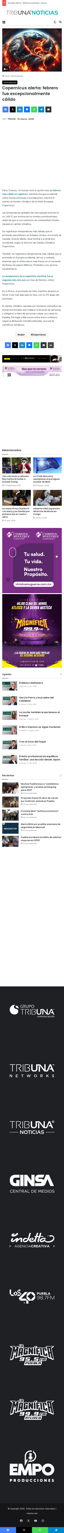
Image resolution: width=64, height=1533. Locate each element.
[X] (13, 109)
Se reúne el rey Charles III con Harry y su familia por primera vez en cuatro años (16, 512)
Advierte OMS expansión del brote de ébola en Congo (46, 511)
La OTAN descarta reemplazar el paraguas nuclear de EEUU (46, 479)
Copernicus (39, 334)
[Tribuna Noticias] (32, 12)
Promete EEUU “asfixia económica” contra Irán (29, 3)
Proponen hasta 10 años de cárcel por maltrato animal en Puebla (39, 800)
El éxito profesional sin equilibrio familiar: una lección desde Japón (39, 758)
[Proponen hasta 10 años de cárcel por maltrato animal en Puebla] (10, 802)
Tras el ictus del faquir (32, 741)
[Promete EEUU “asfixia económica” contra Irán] (10, 815)
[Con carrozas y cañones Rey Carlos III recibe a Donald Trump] (16, 465)
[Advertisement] (32, 152)
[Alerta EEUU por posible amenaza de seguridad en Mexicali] (10, 828)
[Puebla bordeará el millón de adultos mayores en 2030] (10, 841)
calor (22, 334)
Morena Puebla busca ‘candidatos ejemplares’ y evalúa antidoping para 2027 (40, 787)
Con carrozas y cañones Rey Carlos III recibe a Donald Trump (15, 479)
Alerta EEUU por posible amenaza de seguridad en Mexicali (40, 826)
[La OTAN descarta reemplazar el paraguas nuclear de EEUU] (47, 465)
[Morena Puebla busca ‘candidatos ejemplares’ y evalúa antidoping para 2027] (10, 787)
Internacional (17, 76)
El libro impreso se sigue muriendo (40, 727)
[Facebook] (5, 109)
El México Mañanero (31, 682)
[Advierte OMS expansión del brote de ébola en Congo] (47, 498)
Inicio (6, 76)
